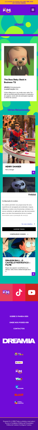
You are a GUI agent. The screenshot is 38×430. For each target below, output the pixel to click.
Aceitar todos (19, 229)
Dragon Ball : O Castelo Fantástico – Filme (17, 262)
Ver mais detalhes (27, 224)
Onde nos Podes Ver (19, 322)
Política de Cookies (12, 425)
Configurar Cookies (25, 425)
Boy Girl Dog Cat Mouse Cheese (22, 2)
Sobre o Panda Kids (19, 316)
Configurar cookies (18, 234)
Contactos (19, 329)
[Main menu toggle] (32, 9)
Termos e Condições (11, 423)
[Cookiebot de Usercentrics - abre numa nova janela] (28, 195)
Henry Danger (13, 166)
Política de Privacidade (26, 423)
